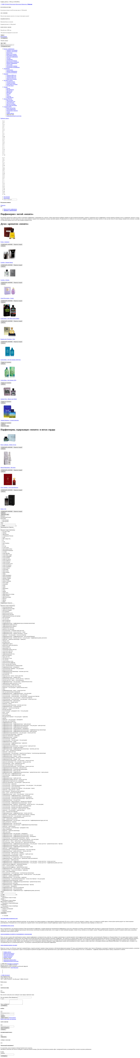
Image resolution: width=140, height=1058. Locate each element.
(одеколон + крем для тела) (9, 751)
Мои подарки (9, 100)
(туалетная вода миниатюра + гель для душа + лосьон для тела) (18, 760)
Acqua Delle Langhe (7, 554)
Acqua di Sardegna (6, 566)
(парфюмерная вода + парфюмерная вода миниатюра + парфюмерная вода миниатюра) (24, 729)
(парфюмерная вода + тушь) (9, 741)
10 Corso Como (6, 531)
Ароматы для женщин (11, 50)
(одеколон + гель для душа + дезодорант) (12, 719)
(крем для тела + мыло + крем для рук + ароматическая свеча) (17, 840)
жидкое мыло (5, 776)
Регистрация (4, 36)
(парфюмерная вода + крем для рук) (11, 700)
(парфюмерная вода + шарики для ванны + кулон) (14, 633)
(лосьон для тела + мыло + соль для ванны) (13, 680)
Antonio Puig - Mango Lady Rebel (9, 399)
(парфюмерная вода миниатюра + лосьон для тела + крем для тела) (19, 746)
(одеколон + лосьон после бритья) (10, 708)
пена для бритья (6, 621)
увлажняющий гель (7, 673)
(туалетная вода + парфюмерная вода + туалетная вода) (16, 795)
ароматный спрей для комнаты (10, 645)
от (1, 524)
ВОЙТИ (2, 1016)
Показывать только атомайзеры (10, 906)
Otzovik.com (9, 91)
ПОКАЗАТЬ (3, 913)
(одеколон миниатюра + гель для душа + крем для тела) (16, 782)
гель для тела (5, 618)
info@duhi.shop (14, 967)
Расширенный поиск (5, 46)
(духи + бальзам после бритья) (9, 811)
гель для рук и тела (7, 658)
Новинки (6, 73)
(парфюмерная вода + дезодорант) (10, 667)
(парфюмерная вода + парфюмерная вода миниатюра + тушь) (17, 846)
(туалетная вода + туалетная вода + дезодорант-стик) (15, 827)
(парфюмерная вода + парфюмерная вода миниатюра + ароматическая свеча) (21, 881)
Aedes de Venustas (6, 581)
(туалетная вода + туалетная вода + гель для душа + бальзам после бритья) (20, 696)
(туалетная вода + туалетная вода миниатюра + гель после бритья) (18, 849)
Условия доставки (10, 83)
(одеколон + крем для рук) (8, 826)
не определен (4, 38)
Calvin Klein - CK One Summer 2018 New (11, 359)
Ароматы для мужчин (11, 51)
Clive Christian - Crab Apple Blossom (9, 487)
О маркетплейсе (8, 106)
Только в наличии (6, 911)
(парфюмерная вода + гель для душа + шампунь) (14, 877)
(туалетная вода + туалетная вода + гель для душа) (14, 694)
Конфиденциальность (9, 953)
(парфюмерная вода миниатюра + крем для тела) (14, 767)
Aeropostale (5, 584)
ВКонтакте (9, 92)
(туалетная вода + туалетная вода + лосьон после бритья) (16, 856)
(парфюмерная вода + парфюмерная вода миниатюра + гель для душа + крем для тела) (23, 725)
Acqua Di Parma (6, 562)
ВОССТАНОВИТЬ (5, 1028)
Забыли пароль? (4, 1017)
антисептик (5, 713)
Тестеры (8, 58)
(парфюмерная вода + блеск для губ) (11, 770)
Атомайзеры (9, 59)
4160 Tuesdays (5, 543)
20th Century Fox (6, 538)
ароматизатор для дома (8, 614)
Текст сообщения (5, 1004)
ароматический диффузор (8, 662)
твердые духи (5, 640)
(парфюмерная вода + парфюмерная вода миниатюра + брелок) (18, 884)
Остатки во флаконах (11, 60)
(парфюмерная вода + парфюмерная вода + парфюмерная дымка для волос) (21, 890)
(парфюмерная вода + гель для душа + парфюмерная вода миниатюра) (19, 824)
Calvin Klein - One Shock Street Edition (10, 318)
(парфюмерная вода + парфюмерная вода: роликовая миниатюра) (18, 623)
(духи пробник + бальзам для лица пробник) (13, 791)
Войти (2, 35)
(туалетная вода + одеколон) (9, 783)
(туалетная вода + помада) (8, 744)
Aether (3, 587)
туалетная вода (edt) (7, 607)
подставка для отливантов (8, 721)
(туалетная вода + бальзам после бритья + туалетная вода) (16, 805)
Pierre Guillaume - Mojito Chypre (8, 444)
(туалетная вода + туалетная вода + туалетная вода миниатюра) (18, 873)
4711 (3, 544)
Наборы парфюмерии (11, 63)
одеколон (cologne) (7, 610)
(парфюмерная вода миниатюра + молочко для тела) (15, 671)
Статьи (8, 112)
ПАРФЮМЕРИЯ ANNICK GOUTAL (7, 925)
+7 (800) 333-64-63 (11, 4)
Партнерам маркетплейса (10, 959)
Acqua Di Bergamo (6, 556)
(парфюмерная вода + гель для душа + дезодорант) (14, 833)
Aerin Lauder (5, 582)
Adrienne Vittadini (6, 578)
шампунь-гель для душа (8, 629)
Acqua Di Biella (6, 557)
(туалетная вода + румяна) (8, 738)
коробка (4, 718)
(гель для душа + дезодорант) (9, 886)
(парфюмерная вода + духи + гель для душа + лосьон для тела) (17, 794)
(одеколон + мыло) (7, 703)
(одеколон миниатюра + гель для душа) (12, 764)
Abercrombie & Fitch (7, 549)
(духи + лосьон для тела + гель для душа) (12, 865)
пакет (3, 689)
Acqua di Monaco (6, 560)
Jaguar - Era (3, 508)
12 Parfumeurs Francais (7, 535)
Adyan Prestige (5, 579)
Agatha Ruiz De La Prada (8, 594)
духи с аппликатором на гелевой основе (12, 665)
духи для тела (5, 674)
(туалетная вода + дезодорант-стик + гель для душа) (15, 710)
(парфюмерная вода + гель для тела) (11, 800)
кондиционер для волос (8, 627)
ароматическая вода (7, 670)
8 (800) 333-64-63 (13, 965)
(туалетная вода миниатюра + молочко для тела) (14, 705)
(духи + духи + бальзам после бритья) (11, 750)
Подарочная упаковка (11, 66)
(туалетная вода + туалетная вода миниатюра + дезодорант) (17, 797)
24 (3, 540)
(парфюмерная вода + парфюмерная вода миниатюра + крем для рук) (19, 731)
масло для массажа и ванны (9, 664)
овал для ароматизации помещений (11, 691)
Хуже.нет (8, 96)
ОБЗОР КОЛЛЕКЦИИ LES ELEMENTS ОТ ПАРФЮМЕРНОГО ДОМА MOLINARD (16, 934)
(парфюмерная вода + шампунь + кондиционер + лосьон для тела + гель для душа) (22, 804)
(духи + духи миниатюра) (8, 871)
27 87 (3, 541)
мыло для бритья (6, 715)
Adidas (4, 573)
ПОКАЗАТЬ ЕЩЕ (5, 426)
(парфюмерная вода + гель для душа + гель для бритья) (16, 868)
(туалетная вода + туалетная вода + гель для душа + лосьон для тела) (19, 699)
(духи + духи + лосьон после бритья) (11, 792)
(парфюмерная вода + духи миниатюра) (12, 889)
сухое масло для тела (7, 651)
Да (1, 43)
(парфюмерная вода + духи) (9, 722)
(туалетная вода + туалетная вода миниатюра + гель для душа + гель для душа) (21, 785)
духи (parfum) (5, 611)
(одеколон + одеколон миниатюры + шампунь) (14, 639)
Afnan (3, 590)
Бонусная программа (11, 105)
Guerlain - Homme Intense (7, 262)
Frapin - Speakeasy (5, 242)
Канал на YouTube (10, 108)
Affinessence (5, 588)
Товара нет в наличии (6, 362)
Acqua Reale (5, 569)
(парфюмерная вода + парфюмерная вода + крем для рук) (16, 724)
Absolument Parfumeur (7, 550)
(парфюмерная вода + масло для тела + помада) (14, 754)
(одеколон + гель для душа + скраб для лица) (13, 810)
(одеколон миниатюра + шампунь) (10, 735)
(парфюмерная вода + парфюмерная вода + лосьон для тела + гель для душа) (21, 874)
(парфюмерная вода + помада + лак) (11, 759)
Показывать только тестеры (9, 897)
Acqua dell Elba (6, 553)
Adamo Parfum (5, 572)
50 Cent (4, 546)
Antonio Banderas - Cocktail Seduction (10, 420)
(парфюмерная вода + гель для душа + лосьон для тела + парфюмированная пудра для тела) (25, 820)
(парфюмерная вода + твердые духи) (11, 677)
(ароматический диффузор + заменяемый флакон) (14, 864)
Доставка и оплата (8, 80)
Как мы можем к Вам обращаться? (9, 997)
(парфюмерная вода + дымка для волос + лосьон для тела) (16, 851)
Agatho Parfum (5, 595)
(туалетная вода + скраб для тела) (10, 684)
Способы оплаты (10, 81)
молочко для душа (6, 709)
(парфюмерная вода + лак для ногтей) (11, 823)
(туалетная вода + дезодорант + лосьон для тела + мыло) (16, 808)
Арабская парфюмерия (12, 56)
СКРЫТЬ (3, 246)
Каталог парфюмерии (9, 48)
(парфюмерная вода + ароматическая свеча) (13, 817)
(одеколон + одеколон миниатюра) (10, 830)
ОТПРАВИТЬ (4, 1005)
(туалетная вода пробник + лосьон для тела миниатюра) (16, 757)
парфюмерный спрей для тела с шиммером (13, 781)
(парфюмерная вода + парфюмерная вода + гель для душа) (16, 693)
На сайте (8, 93)
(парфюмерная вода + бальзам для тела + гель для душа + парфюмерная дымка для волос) (24, 637)
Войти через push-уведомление (8, 1019)
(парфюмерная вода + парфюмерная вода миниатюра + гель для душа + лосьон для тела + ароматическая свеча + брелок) (32, 843)
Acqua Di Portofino (6, 565)
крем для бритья (6, 620)
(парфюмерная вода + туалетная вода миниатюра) (14, 769)
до (1, 525)
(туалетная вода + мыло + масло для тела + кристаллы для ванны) (18, 842)
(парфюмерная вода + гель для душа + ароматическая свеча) (17, 681)
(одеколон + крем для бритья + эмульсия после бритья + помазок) (18, 814)
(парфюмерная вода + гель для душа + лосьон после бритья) (17, 697)
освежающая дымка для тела (9, 649)
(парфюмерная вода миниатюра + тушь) (12, 855)
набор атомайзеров (7, 829)
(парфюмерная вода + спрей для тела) (11, 778)
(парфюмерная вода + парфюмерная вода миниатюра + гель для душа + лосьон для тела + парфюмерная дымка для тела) (32, 862)
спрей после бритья (7, 652)
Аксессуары (9, 64)
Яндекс (8, 88)
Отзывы (6, 87)
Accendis (4, 552)
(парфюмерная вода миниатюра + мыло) (12, 880)
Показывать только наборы (9, 900)
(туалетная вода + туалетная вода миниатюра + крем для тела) (17, 798)
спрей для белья (6, 832)
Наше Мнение (9, 97)
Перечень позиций (18, 244)
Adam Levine (5, 571)
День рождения (10, 102)
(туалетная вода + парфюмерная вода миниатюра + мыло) (16, 802)
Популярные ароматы (11, 55)
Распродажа (9, 52)
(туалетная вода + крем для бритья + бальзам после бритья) (17, 801)
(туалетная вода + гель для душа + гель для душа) (14, 740)
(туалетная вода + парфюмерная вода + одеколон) (14, 743)
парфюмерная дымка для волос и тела (11, 683)
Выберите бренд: (5, 118)
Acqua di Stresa (6, 568)
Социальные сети (10, 101)
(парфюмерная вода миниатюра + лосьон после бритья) (16, 845)
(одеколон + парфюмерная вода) (10, 848)
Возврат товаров (8, 957)
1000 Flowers (5, 534)
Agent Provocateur (6, 597)
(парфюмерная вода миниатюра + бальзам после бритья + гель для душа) (20, 839)
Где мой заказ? (10, 85)
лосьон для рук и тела (7, 661)
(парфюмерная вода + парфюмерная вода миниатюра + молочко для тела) (20, 748)
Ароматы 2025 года (11, 76)
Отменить (3, 1029)
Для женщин (7, 196)
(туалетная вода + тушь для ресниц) (11, 786)
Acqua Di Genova (6, 559)
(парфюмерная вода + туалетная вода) (11, 706)
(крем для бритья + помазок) (9, 821)
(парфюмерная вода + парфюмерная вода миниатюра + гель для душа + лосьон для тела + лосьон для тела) (28, 861)
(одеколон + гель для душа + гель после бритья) (14, 635)
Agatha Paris (5, 592)
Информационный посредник (13, 116)
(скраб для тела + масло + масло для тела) (12, 675)
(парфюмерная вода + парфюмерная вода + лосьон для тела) (17, 813)
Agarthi (4, 591)
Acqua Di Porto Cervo (7, 563)
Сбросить (3, 205)
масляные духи (6, 642)
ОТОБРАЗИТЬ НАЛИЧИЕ (6, 244)
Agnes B (4, 598)
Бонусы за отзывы (10, 104)
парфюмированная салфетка (9, 626)
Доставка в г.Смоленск (12, 963)
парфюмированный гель (8, 654)
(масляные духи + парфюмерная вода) (11, 773)
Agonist (4, 600)
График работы (10, 113)
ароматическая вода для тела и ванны (11, 686)
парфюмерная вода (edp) (8, 608)
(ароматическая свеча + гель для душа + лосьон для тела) (16, 816)
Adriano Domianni (6, 576)
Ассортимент (9, 70)
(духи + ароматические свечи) (9, 819)
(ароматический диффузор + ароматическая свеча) (14, 867)
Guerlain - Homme (5, 280)
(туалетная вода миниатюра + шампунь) (12, 734)
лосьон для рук (6, 646)
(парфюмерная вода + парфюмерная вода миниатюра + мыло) (17, 835)
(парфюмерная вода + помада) (9, 737)
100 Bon (4, 533)
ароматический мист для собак (10, 883)
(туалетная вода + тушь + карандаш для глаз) (13, 763)
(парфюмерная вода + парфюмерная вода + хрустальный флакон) (18, 636)
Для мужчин (7, 198)
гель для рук (5, 659)
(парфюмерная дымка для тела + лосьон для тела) (14, 779)
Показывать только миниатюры (10, 903)
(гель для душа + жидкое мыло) (10, 702)
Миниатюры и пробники (12, 62)
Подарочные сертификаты (13, 67)
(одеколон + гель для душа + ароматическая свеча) (14, 687)
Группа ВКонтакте (11, 109)
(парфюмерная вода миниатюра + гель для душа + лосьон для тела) (19, 732)
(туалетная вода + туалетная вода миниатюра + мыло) (15, 837)
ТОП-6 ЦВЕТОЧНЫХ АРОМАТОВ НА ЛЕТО (9, 918)
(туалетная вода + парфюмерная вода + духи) (13, 775)
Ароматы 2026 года (11, 75)
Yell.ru (7, 94)
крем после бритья (7, 655)
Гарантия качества (8, 956)
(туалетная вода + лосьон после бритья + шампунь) (15, 870)
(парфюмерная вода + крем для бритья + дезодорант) (15, 728)
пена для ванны (6, 617)
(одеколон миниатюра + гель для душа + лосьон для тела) (16, 762)
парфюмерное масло (7, 643)
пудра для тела (6, 656)
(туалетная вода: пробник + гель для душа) (13, 668)
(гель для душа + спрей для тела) (10, 859)
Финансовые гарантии (12, 110)
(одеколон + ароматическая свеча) (10, 875)
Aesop (3, 585)
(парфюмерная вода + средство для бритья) (13, 887)
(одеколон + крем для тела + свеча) (11, 789)
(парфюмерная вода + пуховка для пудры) (12, 747)
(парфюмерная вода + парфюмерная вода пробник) (15, 727)
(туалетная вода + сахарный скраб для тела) (13, 630)
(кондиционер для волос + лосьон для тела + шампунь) (16, 678)
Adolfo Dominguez (6, 575)
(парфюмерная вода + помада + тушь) (11, 756)
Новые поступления (11, 54)
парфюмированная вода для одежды (11, 616)
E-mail (2, 998)
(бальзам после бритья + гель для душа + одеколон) (15, 716)
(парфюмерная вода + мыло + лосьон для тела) (13, 690)
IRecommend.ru (10, 89)
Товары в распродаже (7, 908)
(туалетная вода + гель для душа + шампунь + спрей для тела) (17, 854)
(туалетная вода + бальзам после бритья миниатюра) (15, 807)
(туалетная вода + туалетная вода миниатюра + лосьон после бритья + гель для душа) (23, 878)
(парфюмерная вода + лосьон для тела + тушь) (13, 632)
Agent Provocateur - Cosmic (7, 298)
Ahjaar (3, 601)
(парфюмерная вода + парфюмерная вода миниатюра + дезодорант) (19, 836)
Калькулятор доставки (12, 84)
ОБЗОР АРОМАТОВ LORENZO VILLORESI (9, 945)
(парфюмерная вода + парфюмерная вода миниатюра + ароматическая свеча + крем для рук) (25, 772)
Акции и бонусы (8, 98)
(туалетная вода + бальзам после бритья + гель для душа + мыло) (18, 788)
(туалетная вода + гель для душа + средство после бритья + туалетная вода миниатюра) (24, 753)
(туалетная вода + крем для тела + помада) (12, 852)
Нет (4, 43)
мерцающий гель (6, 648)
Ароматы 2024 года (11, 77)
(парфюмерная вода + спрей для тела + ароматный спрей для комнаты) (20, 858)
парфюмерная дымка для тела (9, 624)
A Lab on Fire (5, 547)
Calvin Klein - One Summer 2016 (8, 380)
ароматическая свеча (7, 613)
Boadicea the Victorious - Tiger (8, 339)
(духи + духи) (5, 712)
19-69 (3, 537)
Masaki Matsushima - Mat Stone (8, 467)
